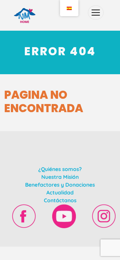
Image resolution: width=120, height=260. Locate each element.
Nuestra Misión (60, 177)
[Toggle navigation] (96, 13)
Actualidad (60, 192)
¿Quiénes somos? (60, 169)
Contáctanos (60, 200)
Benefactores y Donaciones (60, 184)
